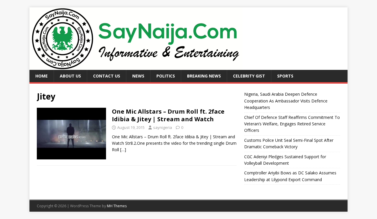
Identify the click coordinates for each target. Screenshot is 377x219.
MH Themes (117, 205)
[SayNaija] (136, 66)
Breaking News (204, 76)
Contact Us (106, 76)
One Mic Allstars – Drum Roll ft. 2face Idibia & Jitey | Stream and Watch (168, 115)
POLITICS (165, 76)
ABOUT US (70, 76)
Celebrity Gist (249, 76)
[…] (123, 149)
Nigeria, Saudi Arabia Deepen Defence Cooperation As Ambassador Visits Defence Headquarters (286, 100)
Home (41, 76)
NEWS (138, 76)
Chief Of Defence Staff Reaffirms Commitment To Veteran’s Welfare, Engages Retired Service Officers (292, 123)
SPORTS (285, 76)
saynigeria (162, 127)
